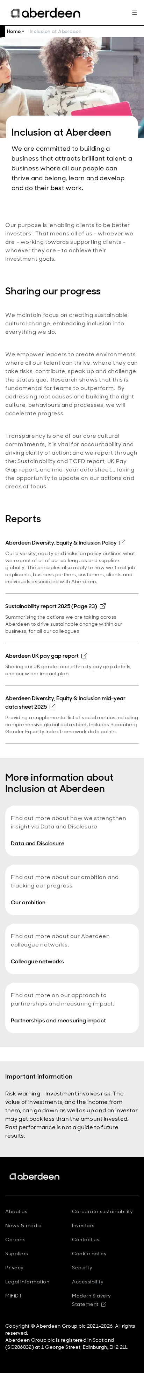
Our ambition (28, 902)
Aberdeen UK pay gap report (46, 655)
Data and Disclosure (37, 843)
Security (82, 1267)
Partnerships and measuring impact (58, 1020)
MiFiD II (13, 1296)
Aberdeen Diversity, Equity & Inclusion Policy (65, 542)
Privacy (14, 1267)
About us (16, 1211)
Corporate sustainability (102, 1211)
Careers (15, 1239)
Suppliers (16, 1253)
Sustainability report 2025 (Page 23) (55, 606)
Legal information (27, 1281)
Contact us (86, 1239)
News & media (23, 1225)
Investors (83, 1225)
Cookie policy (89, 1253)
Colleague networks (37, 961)
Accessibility (87, 1281)
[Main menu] (134, 12)
